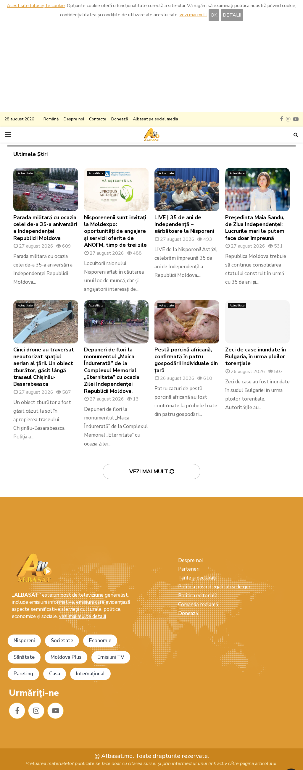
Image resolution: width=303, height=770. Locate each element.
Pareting (23, 673)
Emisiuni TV (110, 657)
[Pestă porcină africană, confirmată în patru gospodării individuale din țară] (186, 321)
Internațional (90, 673)
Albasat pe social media (155, 119)
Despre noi (74, 119)
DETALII (232, 15)
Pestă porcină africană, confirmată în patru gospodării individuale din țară (186, 360)
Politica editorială (197, 595)
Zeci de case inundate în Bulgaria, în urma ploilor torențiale (255, 356)
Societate (62, 640)
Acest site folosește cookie (36, 5)
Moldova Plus (66, 657)
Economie (100, 640)
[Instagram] (36, 711)
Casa (54, 673)
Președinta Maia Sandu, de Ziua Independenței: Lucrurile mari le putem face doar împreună (254, 228)
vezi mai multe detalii (82, 616)
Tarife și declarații (197, 577)
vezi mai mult (193, 15)
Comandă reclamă (198, 604)
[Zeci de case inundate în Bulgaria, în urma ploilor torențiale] (257, 321)
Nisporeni (24, 640)
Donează (119, 119)
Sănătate (24, 657)
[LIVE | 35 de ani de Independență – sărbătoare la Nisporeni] (186, 189)
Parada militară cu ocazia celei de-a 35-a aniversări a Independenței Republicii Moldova (45, 228)
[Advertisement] (151, 67)
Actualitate (25, 173)
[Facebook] (17, 711)
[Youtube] (55, 711)
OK (214, 15)
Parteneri (188, 569)
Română (51, 119)
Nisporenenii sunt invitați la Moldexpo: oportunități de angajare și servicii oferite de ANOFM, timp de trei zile (115, 231)
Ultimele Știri (30, 154)
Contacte (97, 119)
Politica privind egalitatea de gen (215, 586)
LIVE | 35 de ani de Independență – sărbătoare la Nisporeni (184, 224)
